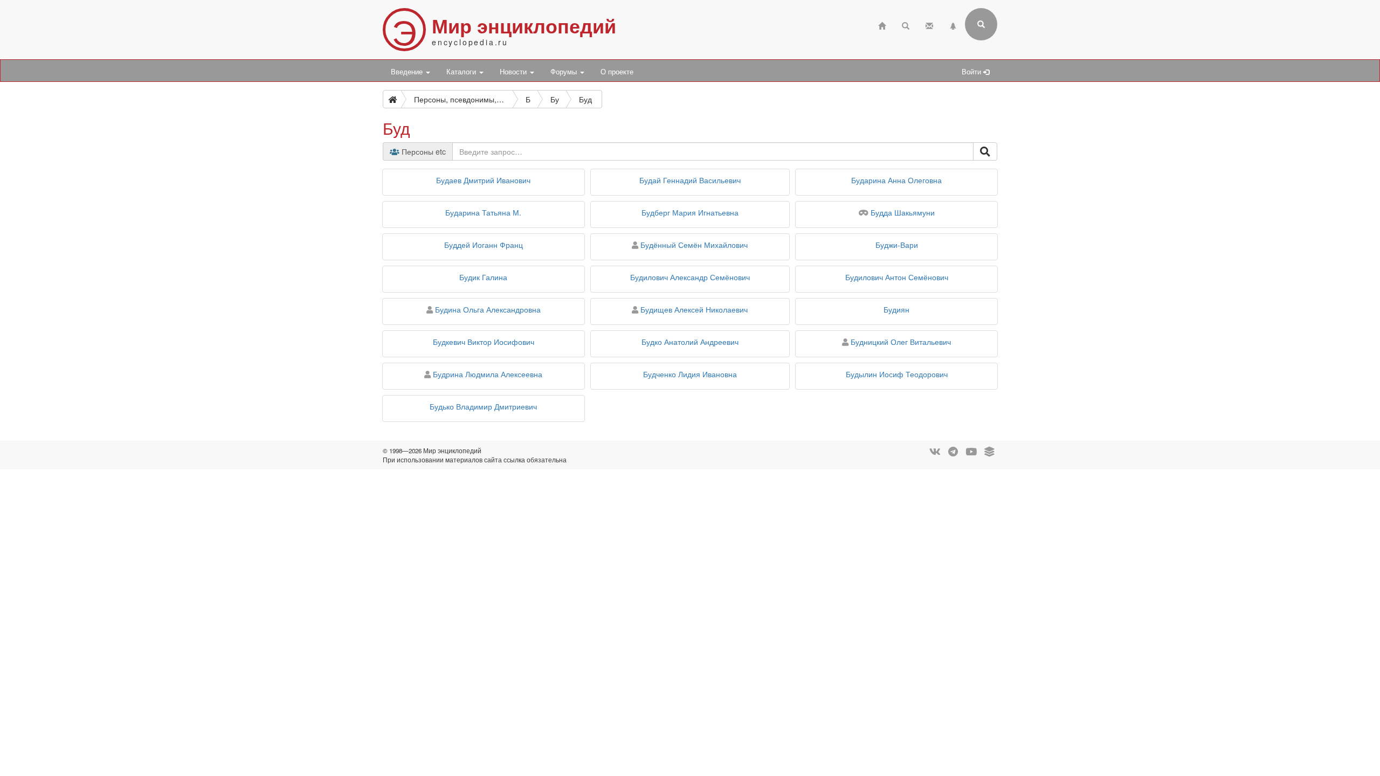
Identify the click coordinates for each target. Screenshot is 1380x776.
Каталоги (462, 72)
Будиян (896, 309)
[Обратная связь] (929, 24)
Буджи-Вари (896, 244)
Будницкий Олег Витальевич (901, 341)
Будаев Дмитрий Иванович (483, 180)
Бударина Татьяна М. (483, 212)
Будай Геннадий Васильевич (690, 180)
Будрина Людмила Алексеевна (487, 374)
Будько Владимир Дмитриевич (483, 406)
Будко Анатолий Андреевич (690, 341)
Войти (972, 72)
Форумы (564, 72)
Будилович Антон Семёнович (896, 277)
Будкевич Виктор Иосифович (483, 341)
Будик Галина (483, 277)
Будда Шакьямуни (903, 212)
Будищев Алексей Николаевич (694, 309)
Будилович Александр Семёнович (690, 277)
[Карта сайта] (953, 24)
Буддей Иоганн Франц (483, 244)
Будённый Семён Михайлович (694, 244)
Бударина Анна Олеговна (896, 180)
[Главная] (882, 24)
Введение (408, 72)
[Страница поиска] (905, 24)
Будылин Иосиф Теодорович (897, 374)
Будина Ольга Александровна (488, 309)
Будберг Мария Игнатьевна (690, 212)
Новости (514, 72)
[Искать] (985, 151)
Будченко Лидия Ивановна (690, 374)
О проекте (617, 72)
